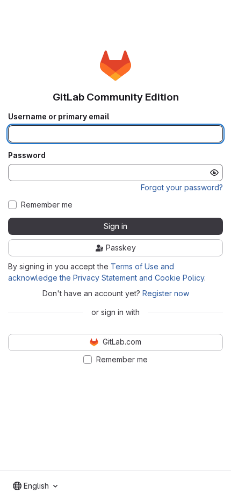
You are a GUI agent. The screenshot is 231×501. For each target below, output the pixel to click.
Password (27, 155)
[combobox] (35, 485)
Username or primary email (58, 116)
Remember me (47, 205)
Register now (165, 293)
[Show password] (214, 172)
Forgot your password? (182, 187)
